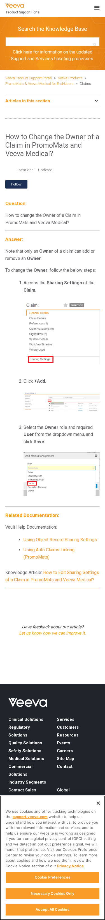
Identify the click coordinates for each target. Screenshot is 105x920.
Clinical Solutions (25, 719)
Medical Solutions (26, 758)
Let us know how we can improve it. (52, 633)
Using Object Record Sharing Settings (60, 539)
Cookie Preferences (52, 877)
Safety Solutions (24, 750)
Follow (16, 184)
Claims (85, 84)
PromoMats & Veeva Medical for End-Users (39, 84)
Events (63, 742)
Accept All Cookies (52, 909)
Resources (67, 735)
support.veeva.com (30, 816)
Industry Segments (27, 782)
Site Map (65, 758)
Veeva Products (70, 78)
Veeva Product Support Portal (28, 78)
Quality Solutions (25, 742)
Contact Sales (22, 790)
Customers (68, 727)
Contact (65, 766)
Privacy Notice (70, 866)
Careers (65, 750)
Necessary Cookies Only (52, 893)
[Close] (98, 803)
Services (65, 719)
